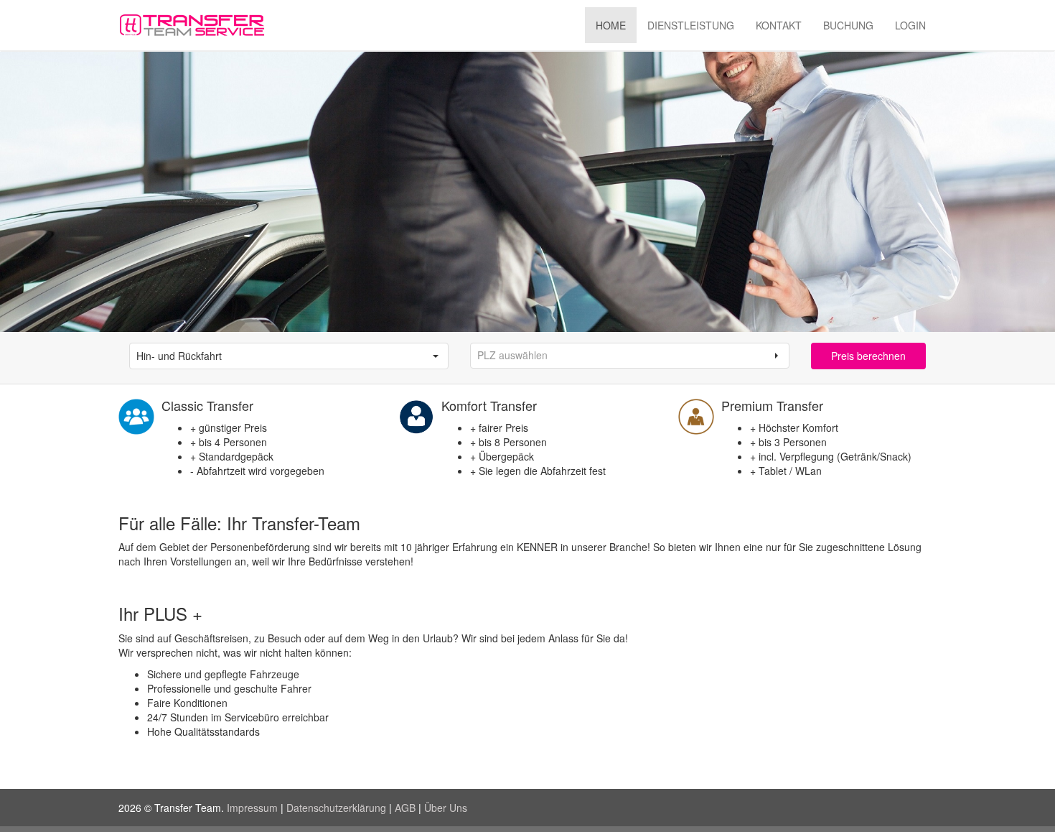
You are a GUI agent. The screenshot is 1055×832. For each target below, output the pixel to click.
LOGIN (910, 25)
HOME (611, 25)
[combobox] (276, 356)
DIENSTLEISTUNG (690, 25)
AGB (405, 807)
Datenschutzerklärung (336, 807)
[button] (435, 356)
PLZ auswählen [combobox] (512, 355)
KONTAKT (779, 25)
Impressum (252, 807)
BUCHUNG (848, 25)
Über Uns (445, 807)
